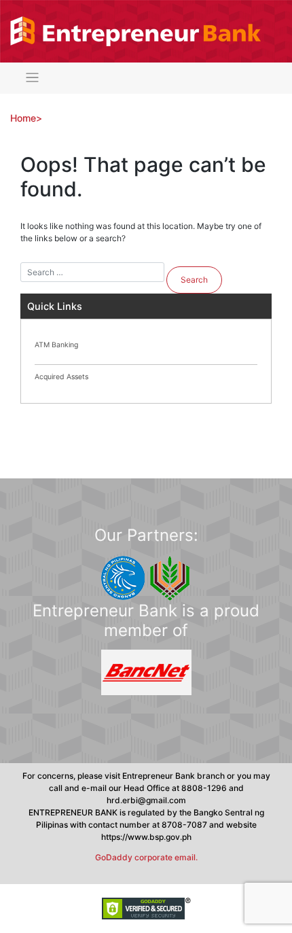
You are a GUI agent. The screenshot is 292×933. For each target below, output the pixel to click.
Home (23, 118)
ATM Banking (56, 344)
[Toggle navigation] (32, 78)
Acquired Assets (61, 376)
